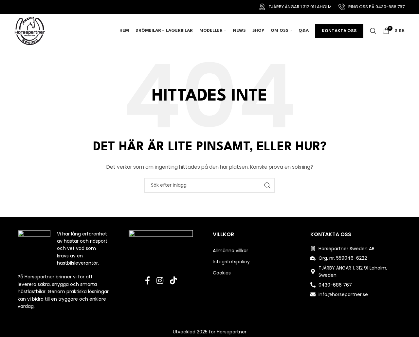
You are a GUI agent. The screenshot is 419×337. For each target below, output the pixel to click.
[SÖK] (267, 185)
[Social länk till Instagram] (160, 281)
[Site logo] (29, 30)
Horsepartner (231, 331)
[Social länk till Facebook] (147, 281)
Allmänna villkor (230, 250)
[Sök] (373, 30)
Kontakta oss (339, 31)
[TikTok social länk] (173, 281)
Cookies (222, 273)
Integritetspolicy (231, 261)
